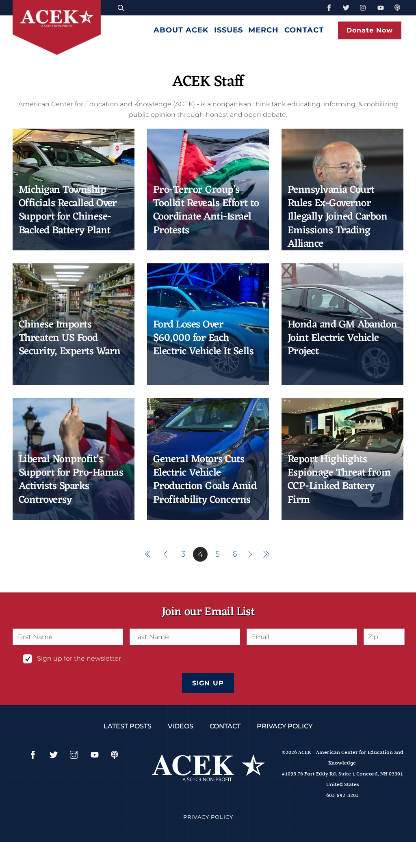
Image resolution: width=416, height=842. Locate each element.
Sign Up (207, 683)
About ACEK (181, 30)
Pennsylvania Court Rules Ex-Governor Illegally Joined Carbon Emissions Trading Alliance (337, 217)
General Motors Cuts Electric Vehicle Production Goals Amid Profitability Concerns (204, 479)
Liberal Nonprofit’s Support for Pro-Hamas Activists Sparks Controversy (71, 479)
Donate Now (370, 30)
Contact (304, 30)
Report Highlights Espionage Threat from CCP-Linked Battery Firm (339, 479)
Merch (263, 30)
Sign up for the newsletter (79, 658)
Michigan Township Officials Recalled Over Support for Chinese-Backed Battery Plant (68, 210)
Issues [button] (228, 30)
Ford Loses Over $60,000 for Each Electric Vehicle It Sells (203, 338)
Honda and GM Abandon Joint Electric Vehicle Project (342, 338)
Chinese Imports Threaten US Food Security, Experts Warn (70, 338)
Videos (180, 726)
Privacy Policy (284, 726)
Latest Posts (128, 726)
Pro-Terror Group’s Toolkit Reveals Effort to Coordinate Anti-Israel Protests (206, 210)
